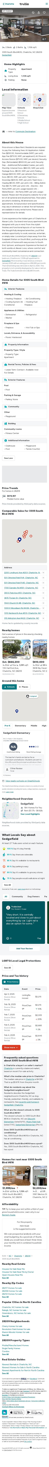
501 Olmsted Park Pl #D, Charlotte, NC (21, 583)
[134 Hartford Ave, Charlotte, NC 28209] (17, 649)
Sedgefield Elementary (26, 1125)
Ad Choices (35, 1426)
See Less (9, 458)
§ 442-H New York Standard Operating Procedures (18, 1397)
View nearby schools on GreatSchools (23, 781)
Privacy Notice (25, 1426)
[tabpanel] (24, 1018)
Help (17, 1426)
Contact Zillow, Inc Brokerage (13, 1407)
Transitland (33, 1379)
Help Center (7, 1450)
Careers (4, 1424)
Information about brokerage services (18, 1401)
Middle (34, 725)
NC (10, 1256)
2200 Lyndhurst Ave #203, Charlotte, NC (22, 572)
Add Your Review (24, 948)
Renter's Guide (8, 1215)
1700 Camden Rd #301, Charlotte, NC (21, 588)
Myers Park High (33, 1122)
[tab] (9, 686)
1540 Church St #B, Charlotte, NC (19, 603)
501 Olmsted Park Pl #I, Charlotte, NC (21, 577)
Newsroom (11, 1424)
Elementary (20, 725)
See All (8, 885)
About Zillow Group (20, 1422)
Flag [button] (39, 938)
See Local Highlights (30, 814)
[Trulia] (4, 1412)
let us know (28, 1441)
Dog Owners (34, 896)
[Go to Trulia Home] (24, 4)
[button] (47, 4)
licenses (26, 1391)
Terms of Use (34, 1424)
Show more (9, 1047)
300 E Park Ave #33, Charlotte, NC (19, 593)
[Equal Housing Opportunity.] (30, 1448)
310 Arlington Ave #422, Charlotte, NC (21, 618)
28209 (34, 256)
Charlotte (8, 1068)
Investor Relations (22, 1424)
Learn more (9, 792)
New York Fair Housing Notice (11, 1399)
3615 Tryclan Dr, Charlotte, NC (18, 598)
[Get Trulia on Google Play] (34, 1412)
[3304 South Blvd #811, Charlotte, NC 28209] (17, 1176)
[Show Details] (43, 572)
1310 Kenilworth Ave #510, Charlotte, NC (22, 613)
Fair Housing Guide (34, 1422)
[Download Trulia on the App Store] (16, 1412)
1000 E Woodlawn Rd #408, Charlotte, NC (23, 608)
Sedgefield (6, 55)
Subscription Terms (8, 1426)
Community (17, 896)
